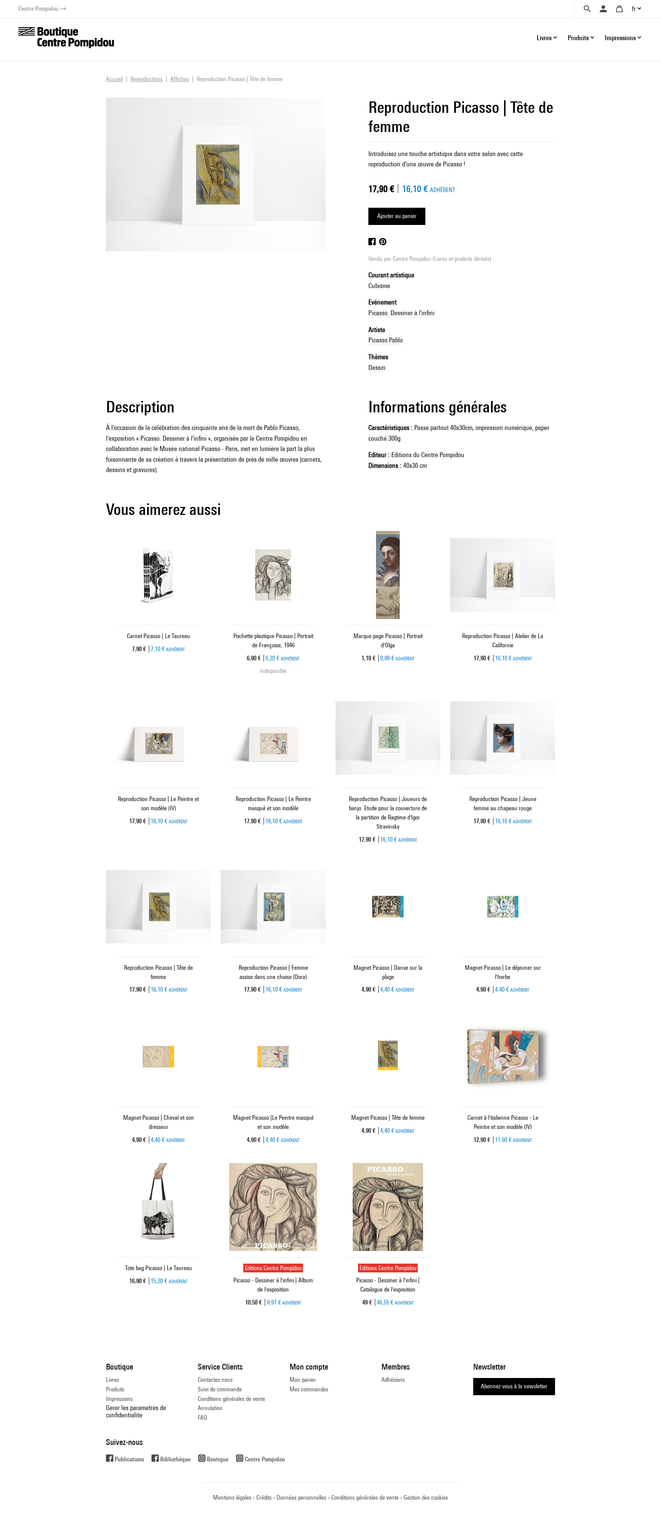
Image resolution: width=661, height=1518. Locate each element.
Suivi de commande (220, 1389)
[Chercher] (587, 9)
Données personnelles (301, 1497)
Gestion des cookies (426, 1497)
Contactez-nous (215, 1379)
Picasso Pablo (385, 340)
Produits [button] (578, 38)
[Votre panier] (619, 9)
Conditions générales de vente (231, 1398)
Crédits (264, 1497)
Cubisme (379, 286)
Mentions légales (232, 1497)
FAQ (202, 1417)
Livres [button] (544, 38)
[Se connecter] (603, 9)
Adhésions (393, 1379)
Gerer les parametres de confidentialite (136, 1411)
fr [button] (634, 9)
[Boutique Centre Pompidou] (66, 37)
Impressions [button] (620, 38)
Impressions (119, 1398)
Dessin (377, 367)
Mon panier (303, 1379)
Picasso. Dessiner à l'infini (401, 313)
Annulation (210, 1408)
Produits (115, 1389)
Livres (112, 1379)
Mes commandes (309, 1389)
